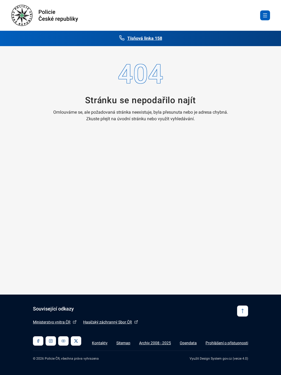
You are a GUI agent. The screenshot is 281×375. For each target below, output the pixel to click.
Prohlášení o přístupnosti (227, 343)
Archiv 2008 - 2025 (155, 343)
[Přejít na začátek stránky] (242, 311)
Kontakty (100, 343)
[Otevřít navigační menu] (265, 15)
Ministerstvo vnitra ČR (52, 322)
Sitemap (123, 343)
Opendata (188, 343)
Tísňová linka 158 (144, 38)
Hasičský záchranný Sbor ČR (107, 322)
